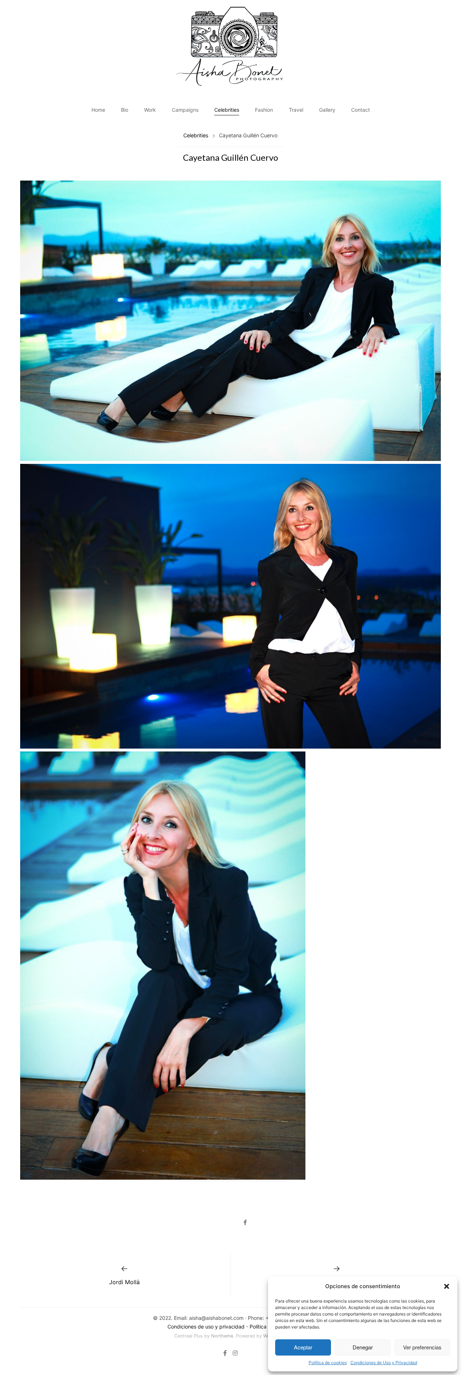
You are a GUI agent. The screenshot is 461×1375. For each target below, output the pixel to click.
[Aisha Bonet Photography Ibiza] (230, 46)
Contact (360, 110)
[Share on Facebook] (245, 1222)
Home (98, 110)
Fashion (264, 110)
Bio (124, 110)
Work (150, 110)
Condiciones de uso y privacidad (206, 1326)
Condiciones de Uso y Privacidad (383, 1362)
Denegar (363, 1347)
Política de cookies (328, 1362)
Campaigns (185, 110)
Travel (296, 110)
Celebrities (226, 110)
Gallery (327, 110)
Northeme (222, 1336)
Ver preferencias (422, 1347)
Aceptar (303, 1347)
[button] (446, 1286)
